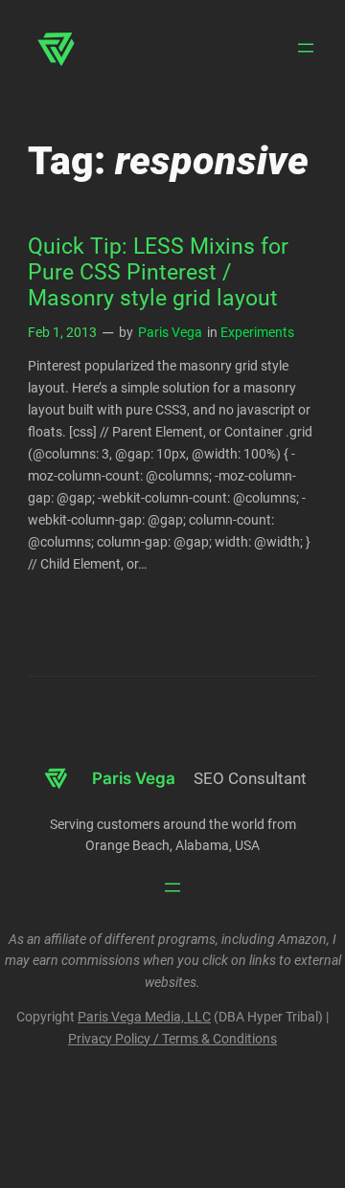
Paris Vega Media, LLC (144, 1017)
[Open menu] (305, 47)
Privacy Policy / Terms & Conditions (172, 1039)
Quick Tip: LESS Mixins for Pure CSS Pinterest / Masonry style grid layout (158, 272)
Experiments (257, 333)
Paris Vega (170, 333)
